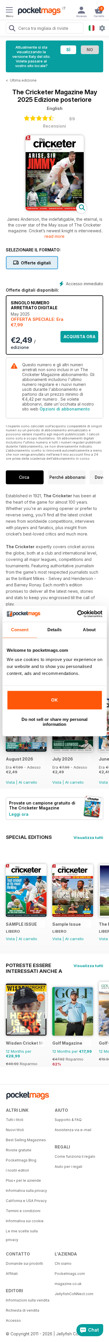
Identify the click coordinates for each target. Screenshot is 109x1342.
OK (54, 699)
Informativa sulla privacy (26, 1190)
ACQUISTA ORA (79, 336)
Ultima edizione (23, 80)
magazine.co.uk (68, 1284)
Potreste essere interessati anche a (34, 965)
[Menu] (9, 10)
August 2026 (19, 758)
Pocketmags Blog (21, 1160)
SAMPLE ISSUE (21, 924)
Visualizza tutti (88, 837)
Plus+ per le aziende (23, 1180)
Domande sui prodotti (24, 1263)
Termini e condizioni (23, 1211)
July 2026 (62, 758)
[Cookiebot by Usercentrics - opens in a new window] (77, 614)
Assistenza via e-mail (73, 1130)
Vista (10, 782)
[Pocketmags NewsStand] (37, 11)
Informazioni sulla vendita (27, 1300)
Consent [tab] (19, 629)
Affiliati (12, 1273)
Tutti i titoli (14, 1120)
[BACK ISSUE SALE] (26, 750)
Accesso (13, 1320)
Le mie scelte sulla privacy (22, 1235)
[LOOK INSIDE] (55, 209)
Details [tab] (54, 629)
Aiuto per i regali (68, 1166)
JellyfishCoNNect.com (74, 1294)
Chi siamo (63, 1263)
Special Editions (29, 837)
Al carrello (28, 782)
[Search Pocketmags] (12, 29)
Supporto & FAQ (68, 1120)
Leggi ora (18, 814)
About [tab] (89, 629)
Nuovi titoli (15, 1130)
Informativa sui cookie (25, 1221)
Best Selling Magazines (26, 1140)
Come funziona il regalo (75, 1156)
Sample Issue (66, 924)
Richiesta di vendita (22, 1310)
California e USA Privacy (26, 1201)
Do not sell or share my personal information (54, 722)
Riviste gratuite (18, 1150)
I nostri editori (17, 1170)
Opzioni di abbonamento (65, 408)
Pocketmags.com (70, 1273)
